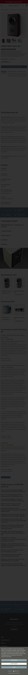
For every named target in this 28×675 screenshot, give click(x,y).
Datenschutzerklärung (16, 673)
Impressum (10, 673)
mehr (14, 667)
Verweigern (14, 660)
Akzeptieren (14, 663)
